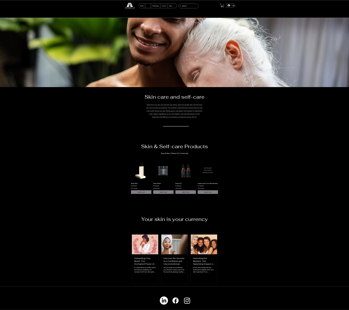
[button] (222, 5)
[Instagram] (187, 300)
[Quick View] (141, 170)
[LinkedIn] (164, 300)
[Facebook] (175, 300)
